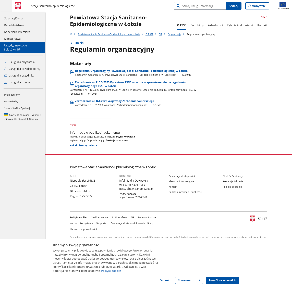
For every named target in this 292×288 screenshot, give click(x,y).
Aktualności (215, 25)
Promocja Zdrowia (233, 181)
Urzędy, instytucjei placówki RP (15, 47)
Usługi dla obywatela (21, 62)
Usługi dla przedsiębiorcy (24, 69)
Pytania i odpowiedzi (240, 25)
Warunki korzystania (81, 223)
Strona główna (17, 18)
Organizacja (174, 34)
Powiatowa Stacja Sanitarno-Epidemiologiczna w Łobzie (108, 20)
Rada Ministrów (14, 25)
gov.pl (262, 223)
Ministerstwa (12, 39)
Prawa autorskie (147, 217)
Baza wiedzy (11, 101)
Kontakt (262, 25)
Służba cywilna (99, 217)
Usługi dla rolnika (19, 82)
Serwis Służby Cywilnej (17, 108)
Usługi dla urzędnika (21, 75)
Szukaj (233, 6)
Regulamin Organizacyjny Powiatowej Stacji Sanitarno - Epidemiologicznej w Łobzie (133, 72)
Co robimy (197, 25)
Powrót (78, 43)
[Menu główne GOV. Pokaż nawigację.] (6, 6)
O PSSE (181, 25)
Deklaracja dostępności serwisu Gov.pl (132, 223)
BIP (160, 34)
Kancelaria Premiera (17, 32)
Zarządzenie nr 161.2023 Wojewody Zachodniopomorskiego (118, 102)
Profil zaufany (12, 94)
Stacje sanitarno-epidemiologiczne (53, 6)
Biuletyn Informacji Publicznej (185, 192)
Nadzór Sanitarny (233, 176)
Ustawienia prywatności (83, 229)
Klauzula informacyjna (181, 181)
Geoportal (101, 223)
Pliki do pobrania (232, 186)
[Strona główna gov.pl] (18, 6)
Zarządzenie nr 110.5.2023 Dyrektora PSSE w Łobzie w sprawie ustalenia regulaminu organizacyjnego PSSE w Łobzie (133, 87)
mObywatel (258, 6)
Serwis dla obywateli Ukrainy (22, 117)
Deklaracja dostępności (182, 176)
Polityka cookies (79, 217)
